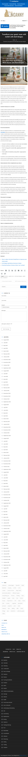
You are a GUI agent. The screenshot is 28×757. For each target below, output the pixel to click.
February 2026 (7, 354)
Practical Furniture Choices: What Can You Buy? (13, 265)
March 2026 (6, 351)
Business (4, 588)
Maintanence (6, 716)
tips (8, 611)
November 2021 (7, 497)
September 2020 (7, 531)
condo (14, 588)
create (3, 590)
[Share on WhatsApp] (15, 270)
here (13, 598)
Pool (4, 727)
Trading (5, 744)
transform (5, 277)
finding (18, 595)
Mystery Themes (23, 755)
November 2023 (7, 430)
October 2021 (6, 500)
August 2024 (6, 404)
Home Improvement (7, 702)
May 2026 (6, 345)
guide (9, 598)
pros (15, 606)
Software (5, 736)
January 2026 (6, 356)
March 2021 (6, 517)
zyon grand (5, 4)
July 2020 (5, 537)
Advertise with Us (6, 634)
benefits (18, 585)
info (15, 600)
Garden (4, 598)
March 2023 (6, 452)
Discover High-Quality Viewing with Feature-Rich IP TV (7, 281)
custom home (10, 590)
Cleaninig (5, 665)
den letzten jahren (6, 593)
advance (4, 585)
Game (4, 685)
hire (17, 598)
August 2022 (6, 472)
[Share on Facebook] (6, 270)
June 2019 (6, 573)
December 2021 (7, 494)
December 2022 (7, 461)
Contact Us (4, 623)
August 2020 (6, 534)
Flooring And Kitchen (7, 680)
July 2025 (5, 373)
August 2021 (6, 506)
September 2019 (7, 565)
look (3, 603)
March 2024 (6, 418)
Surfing (4, 741)
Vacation (5, 747)
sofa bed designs (18, 276)
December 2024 (7, 393)
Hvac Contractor (6, 705)
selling (13, 608)
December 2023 (7, 427)
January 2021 (6, 523)
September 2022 (7, 469)
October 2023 (6, 432)
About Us (4, 627)
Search (24, 20)
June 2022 (6, 477)
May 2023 (6, 446)
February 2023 (7, 455)
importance (10, 600)
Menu (3, 20)
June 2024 (6, 410)
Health (4, 699)
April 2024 (6, 416)
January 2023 (6, 458)
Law (4, 710)
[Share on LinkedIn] (12, 270)
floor (23, 595)
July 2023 (5, 441)
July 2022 (5, 475)
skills (17, 608)
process (4, 606)
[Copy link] (5, 273)
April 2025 (6, 382)
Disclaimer (4, 629)
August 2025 (6, 370)
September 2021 (7, 503)
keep (19, 600)
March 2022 (6, 486)
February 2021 (6, 520)
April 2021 (5, 514)
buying (9, 588)
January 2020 (6, 554)
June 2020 (6, 539)
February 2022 (7, 489)
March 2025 (6, 385)
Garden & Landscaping (8, 691)
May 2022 (6, 480)
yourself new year (9, 5)
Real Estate (5, 730)
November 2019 (7, 559)
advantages (11, 585)
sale (9, 608)
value (3, 613)
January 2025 (6, 390)
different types (16, 593)
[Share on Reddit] (21, 270)
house (3, 600)
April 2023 (6, 449)
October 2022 (6, 466)
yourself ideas (19, 5)
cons (19, 588)
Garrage (5, 694)
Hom (3, 625)
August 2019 (6, 568)
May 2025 (6, 379)
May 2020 (6, 542)
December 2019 (7, 556)
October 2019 (6, 562)
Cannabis (5, 663)
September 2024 (7, 401)
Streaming (5, 739)
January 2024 (6, 424)
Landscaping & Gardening (9, 708)
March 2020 (6, 548)
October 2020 (6, 528)
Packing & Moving (7, 725)
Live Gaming (6, 713)
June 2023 (6, 444)
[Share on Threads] (2, 273)
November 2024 (7, 396)
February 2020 (7, 551)
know (24, 600)
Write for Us (4, 631)
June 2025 (6, 376)
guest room (11, 276)
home (21, 598)
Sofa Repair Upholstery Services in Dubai (11, 263)
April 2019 (5, 576)
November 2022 (7, 463)
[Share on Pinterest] (18, 270)
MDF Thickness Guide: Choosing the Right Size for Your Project (21, 281)
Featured (5, 674)
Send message (6, 329)
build (23, 585)
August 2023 (6, 438)
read (19, 606)
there (22, 608)
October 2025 (6, 365)
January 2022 (6, 492)
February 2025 (7, 387)
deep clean (18, 590)
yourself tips (13, 4)
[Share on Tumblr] (25, 270)
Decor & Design (6, 671)
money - (8, 603)
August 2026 (6, 339)
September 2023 (7, 435)
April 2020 (6, 545)
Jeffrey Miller (12, 58)
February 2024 (7, 421)
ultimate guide (20, 611)
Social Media (6, 733)
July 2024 (5, 407)
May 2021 (5, 511)
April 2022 (6, 483)
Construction (6, 668)
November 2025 (7, 362)
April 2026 (6, 348)
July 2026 (5, 342)
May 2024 (6, 413)
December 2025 (7, 359)
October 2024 (6, 399)
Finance (5, 677)
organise (14, 603)
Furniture (6, 276)
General (5, 696)
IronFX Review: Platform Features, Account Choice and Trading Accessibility (17, 26)
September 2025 (7, 368)
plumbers (20, 603)
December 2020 (7, 525)
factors (12, 595)
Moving (5, 719)
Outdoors (5, 722)
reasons (4, 608)
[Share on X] (9, 270)
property (10, 606)
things (3, 611)
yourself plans (21, 4)
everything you (5, 595)
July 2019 (5, 570)
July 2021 (5, 508)
